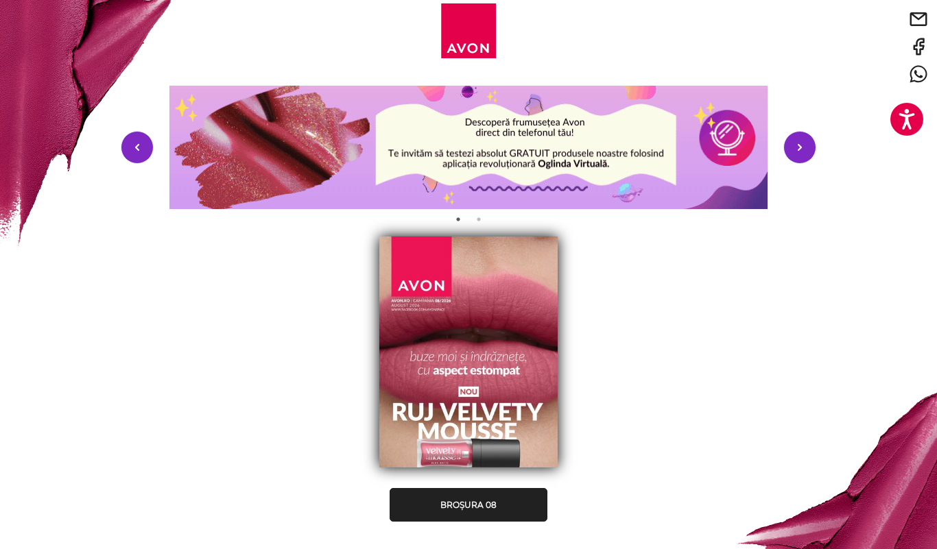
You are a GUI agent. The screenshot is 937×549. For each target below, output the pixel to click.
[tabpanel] (468, 147)
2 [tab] (479, 219)
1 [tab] (458, 219)
